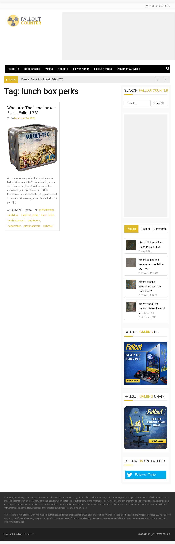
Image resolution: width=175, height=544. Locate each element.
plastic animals (32, 226)
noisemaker (14, 226)
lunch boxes (47, 215)
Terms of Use (162, 534)
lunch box (13, 215)
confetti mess (46, 209)
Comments (160, 228)
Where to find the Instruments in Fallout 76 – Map (151, 264)
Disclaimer (144, 534)
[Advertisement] (118, 36)
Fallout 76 (13, 68)
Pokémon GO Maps (128, 68)
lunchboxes (34, 220)
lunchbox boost (16, 220)
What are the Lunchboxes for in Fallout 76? (31, 110)
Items (28, 209)
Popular (131, 228)
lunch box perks (29, 215)
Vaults (49, 68)
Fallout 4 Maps (103, 68)
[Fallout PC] (145, 384)
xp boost (47, 226)
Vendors (63, 68)
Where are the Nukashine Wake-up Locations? (150, 286)
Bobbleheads (32, 68)
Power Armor (81, 68)
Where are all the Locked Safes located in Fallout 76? (152, 308)
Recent (146, 228)
